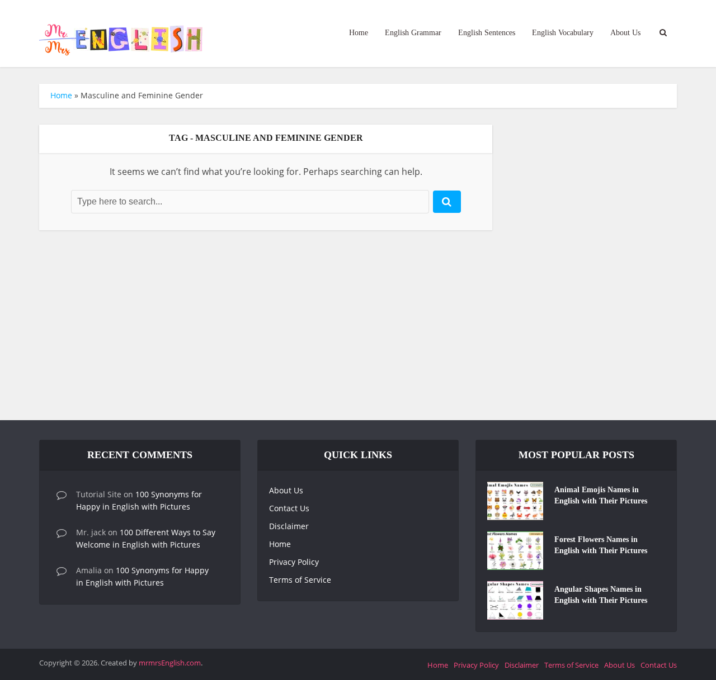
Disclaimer (289, 526)
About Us (625, 32)
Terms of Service (300, 579)
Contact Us (289, 508)
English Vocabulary (562, 32)
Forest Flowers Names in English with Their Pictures (600, 545)
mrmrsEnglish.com (170, 663)
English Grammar (413, 32)
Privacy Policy (294, 562)
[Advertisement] (358, 325)
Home (358, 32)
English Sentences (486, 32)
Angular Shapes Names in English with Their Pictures (600, 595)
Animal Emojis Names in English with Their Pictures (600, 495)
